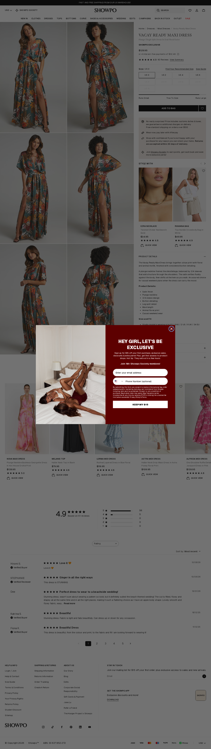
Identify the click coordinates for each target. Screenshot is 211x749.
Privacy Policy (135, 397)
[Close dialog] (171, 328)
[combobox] (118, 381)
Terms (144, 397)
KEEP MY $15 (140, 404)
